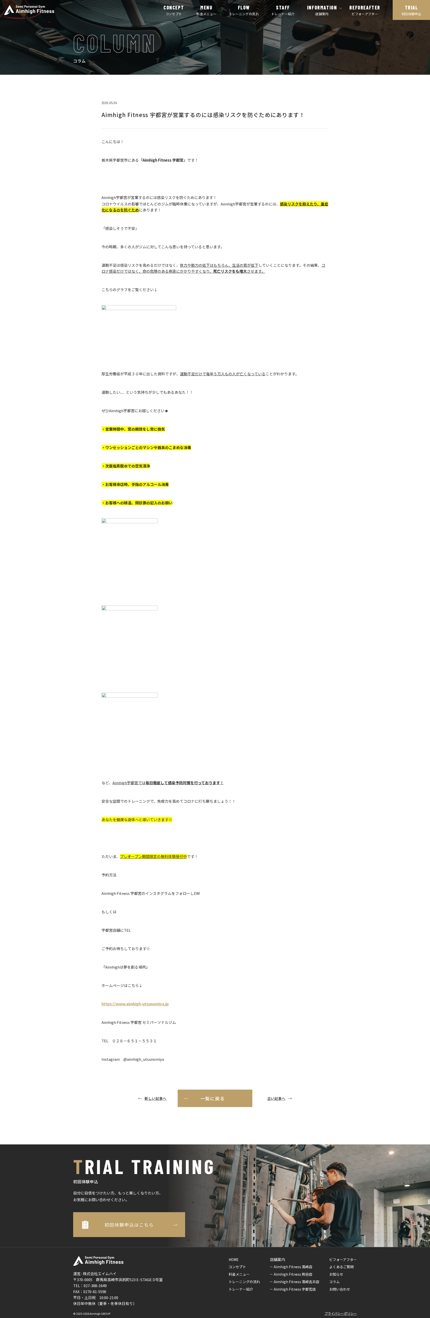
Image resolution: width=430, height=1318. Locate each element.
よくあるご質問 (341, 1266)
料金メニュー (239, 1274)
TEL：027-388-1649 (90, 1285)
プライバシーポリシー (340, 1313)
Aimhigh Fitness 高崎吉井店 (296, 1281)
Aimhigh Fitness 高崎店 (293, 1266)
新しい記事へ (155, 1098)
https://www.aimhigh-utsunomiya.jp (135, 1003)
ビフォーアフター (343, 1259)
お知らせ (336, 1274)
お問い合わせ (339, 1289)
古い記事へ (276, 1098)
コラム (334, 1281)
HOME (234, 1259)
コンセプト (237, 1266)
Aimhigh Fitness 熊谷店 (293, 1274)
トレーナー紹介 (241, 1289)
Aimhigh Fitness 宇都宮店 (295, 1289)
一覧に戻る (212, 1098)
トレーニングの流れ (244, 1281)
